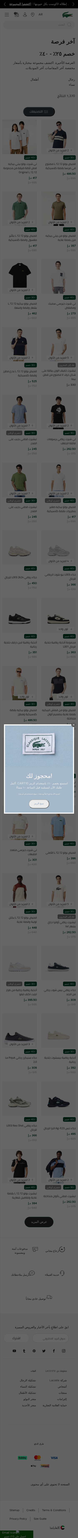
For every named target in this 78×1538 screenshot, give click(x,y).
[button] (73, 724)
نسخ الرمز (39, 803)
